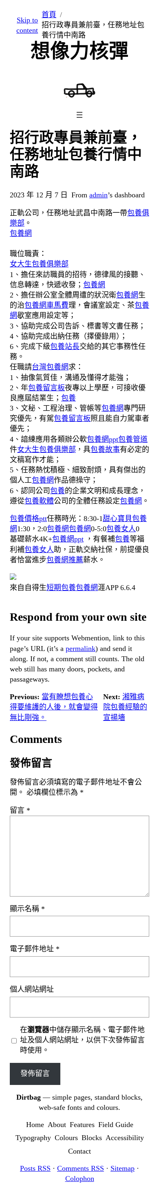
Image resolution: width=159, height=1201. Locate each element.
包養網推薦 (64, 560)
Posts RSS (35, 1168)
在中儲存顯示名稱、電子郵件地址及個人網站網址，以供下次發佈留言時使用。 (82, 1040)
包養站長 (65, 346)
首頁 (49, 15)
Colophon (79, 1178)
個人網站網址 (32, 989)
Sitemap (122, 1168)
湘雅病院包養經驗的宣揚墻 (125, 707)
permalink (80, 648)
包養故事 (105, 449)
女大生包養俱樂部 (39, 264)
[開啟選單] (79, 115)
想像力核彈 (79, 51)
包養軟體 (39, 501)
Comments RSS (80, 1168)
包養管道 (133, 439)
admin (98, 195)
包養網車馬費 (46, 305)
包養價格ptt (28, 518)
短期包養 (61, 588)
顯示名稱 (27, 909)
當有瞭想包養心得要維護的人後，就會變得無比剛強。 (54, 707)
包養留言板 (46, 388)
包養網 (21, 233)
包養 (68, 398)
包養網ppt (102, 439)
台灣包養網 (50, 367)
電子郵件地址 (35, 949)
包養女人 (121, 529)
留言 (20, 810)
